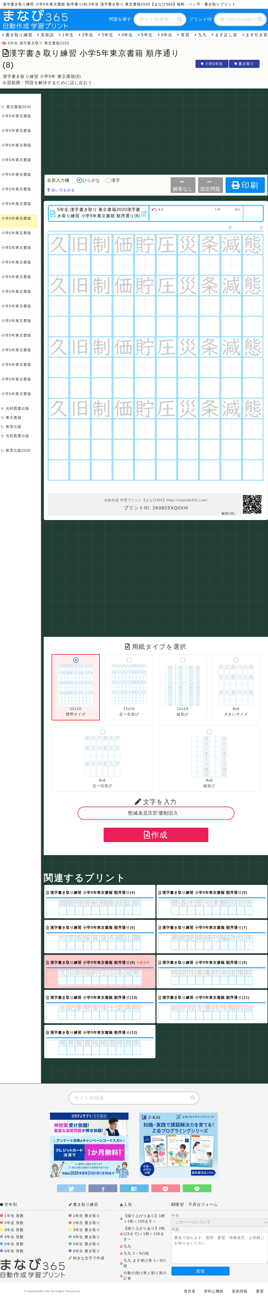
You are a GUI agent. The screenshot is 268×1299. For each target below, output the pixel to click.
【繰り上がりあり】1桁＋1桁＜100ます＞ (144, 1218)
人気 (128, 1204)
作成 (159, 835)
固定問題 (210, 189)
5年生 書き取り (86, 1244)
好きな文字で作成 (88, 1258)
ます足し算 (226, 35)
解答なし (183, 189)
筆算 (185, 35)
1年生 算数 (14, 1216)
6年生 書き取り (86, 1251)
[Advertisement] (156, 130)
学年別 (10, 1204)
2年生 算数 (14, 1223)
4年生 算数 (14, 1237)
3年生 (107, 35)
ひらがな (91, 180)
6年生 (166, 35)
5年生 (147, 35)
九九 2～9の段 (136, 1253)
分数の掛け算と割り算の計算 (145, 1275)
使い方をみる (62, 190)
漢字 (115, 180)
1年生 (68, 35)
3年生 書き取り (86, 1230)
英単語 (47, 35)
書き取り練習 (18, 35)
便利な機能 (214, 1291)
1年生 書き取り (86, 1216)
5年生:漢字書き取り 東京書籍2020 (38, 43)
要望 (260, 1291)
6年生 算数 (14, 1251)
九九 (202, 35)
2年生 (87, 35)
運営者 (190, 1291)
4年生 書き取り (86, 1237)
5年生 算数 (14, 1244)
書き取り (246, 64)
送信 (200, 1271)
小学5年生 (214, 64)
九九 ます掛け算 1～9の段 (145, 1263)
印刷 (250, 185)
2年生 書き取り (86, 1223)
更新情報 (240, 1291)
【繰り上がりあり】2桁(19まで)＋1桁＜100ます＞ (144, 1233)
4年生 (127, 35)
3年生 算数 (14, 1230)
